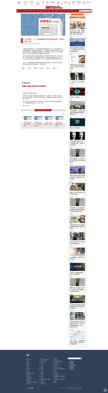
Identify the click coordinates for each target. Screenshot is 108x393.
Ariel (27, 358)
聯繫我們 (72, 367)
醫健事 (56, 10)
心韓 (61, 3)
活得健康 (28, 374)
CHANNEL (53, 2)
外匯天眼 (56, 364)
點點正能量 (28, 379)
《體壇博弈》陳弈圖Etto (59, 379)
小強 (27, 367)
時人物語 (56, 362)
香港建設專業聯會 (58, 361)
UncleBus (28, 376)
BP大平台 (32, 3)
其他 (75, 10)
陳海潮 (55, 380)
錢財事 (45, 10)
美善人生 (73, 3)
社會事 (37, 10)
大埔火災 (24, 10)
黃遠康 (27, 371)
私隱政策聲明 (73, 365)
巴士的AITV (25, 3)
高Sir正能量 (43, 361)
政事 (34, 10)
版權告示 (72, 361)
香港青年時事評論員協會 (59, 368)
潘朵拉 (42, 374)
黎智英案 (30, 10)
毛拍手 (55, 358)
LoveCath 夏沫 (57, 367)
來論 (55, 382)
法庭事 (41, 10)
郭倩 (42, 362)
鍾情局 (27, 362)
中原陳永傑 (28, 377)
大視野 (61, 10)
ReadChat (28, 380)
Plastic (65, 2)
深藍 (27, 361)
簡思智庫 (56, 374)
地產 (49, 10)
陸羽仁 (27, 365)
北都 (20, 10)
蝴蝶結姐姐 (43, 383)
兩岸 (64, 10)
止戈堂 (42, 364)
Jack (55, 370)
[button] (62, 113)
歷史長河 (79, 3)
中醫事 (52, 10)
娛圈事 (58, 3)
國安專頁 (19, 3)
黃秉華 (42, 368)
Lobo (27, 370)
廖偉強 (42, 373)
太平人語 (43, 370)
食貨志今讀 (43, 382)
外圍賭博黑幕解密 (45, 359)
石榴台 (47, 3)
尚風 (42, 371)
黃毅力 (55, 365)
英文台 (43, 3)
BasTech (88, 2)
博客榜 (72, 10)
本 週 (77, 17)
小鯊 (42, 365)
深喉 (42, 358)
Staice (42, 376)
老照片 (42, 377)
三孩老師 (56, 373)
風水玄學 (28, 368)
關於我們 (72, 369)
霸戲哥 (42, 367)
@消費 (68, 10)
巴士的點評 (28, 359)
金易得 (55, 371)
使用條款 (72, 363)
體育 (69, 3)
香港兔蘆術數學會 (30, 373)
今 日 (72, 17)
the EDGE (38, 3)
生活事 (84, 3)
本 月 (83, 17)
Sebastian (28, 364)
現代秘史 (56, 359)
